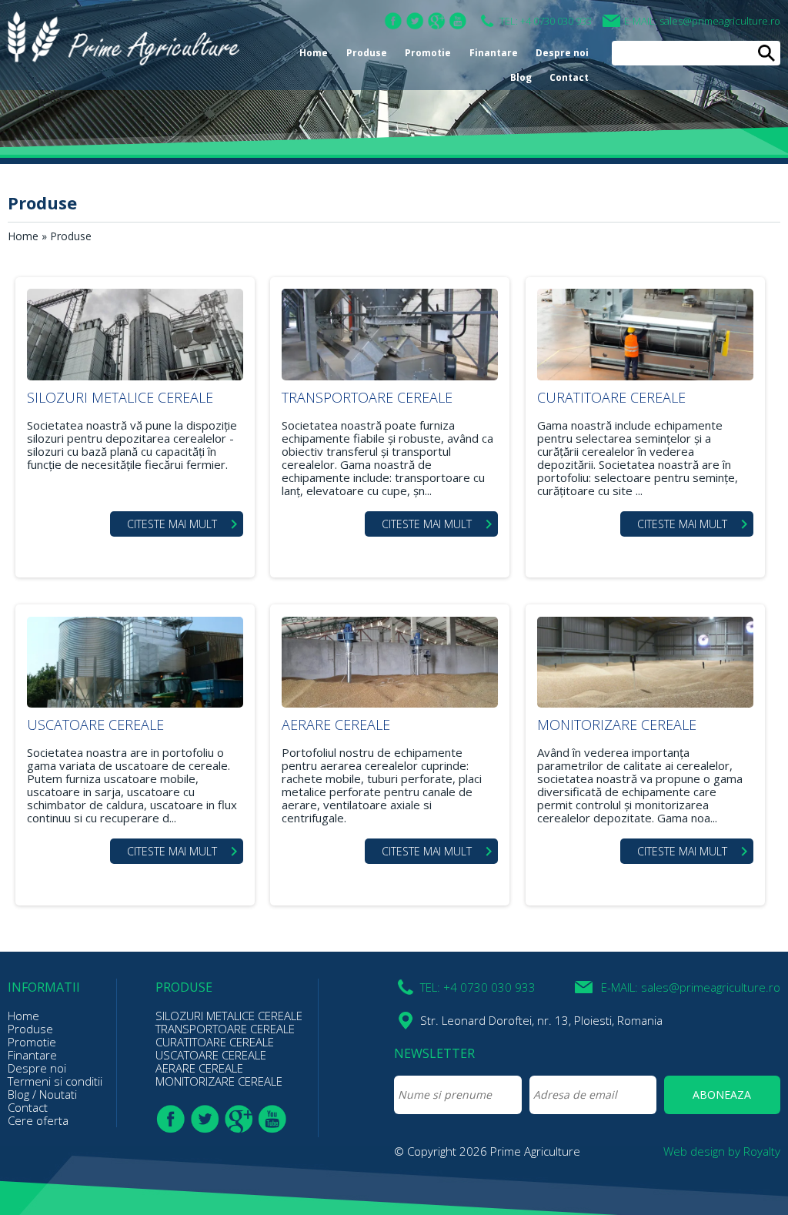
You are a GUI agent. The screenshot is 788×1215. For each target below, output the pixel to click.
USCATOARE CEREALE (95, 724)
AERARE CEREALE (336, 724)
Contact (569, 77)
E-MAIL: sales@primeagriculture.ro (702, 21)
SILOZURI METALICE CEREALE (120, 397)
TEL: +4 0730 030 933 (545, 21)
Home (313, 52)
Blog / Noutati (42, 1094)
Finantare (493, 52)
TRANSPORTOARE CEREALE (367, 397)
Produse (366, 52)
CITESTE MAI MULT (172, 524)
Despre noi (562, 52)
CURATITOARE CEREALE (611, 397)
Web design (694, 1151)
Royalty (761, 1151)
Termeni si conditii (55, 1081)
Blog (521, 77)
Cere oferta (38, 1120)
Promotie (428, 52)
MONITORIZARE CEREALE (616, 724)
